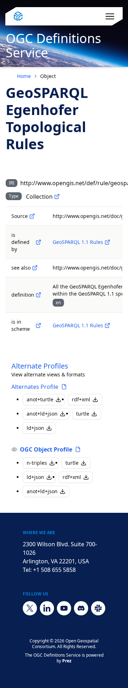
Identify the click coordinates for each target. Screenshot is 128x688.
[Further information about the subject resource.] (35, 268)
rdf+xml (81, 399)
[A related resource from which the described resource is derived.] (32, 216)
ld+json (35, 427)
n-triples (37, 462)
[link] (48, 76)
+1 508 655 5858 (54, 570)
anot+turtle (40, 399)
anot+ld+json (42, 413)
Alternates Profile (34, 387)
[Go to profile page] (64, 387)
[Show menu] (110, 16)
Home (24, 76)
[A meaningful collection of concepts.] (57, 196)
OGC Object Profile (46, 449)
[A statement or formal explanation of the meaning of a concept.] (38, 295)
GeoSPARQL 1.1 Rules (78, 242)
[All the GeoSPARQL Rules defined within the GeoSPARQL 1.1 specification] (107, 242)
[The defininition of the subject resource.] (38, 242)
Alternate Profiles (39, 366)
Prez (66, 661)
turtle (82, 413)
